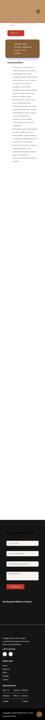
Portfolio (6, 676)
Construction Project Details (16, 570)
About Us (6, 669)
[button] (38, 11)
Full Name (10, 539)
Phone (8, 549)
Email (8, 560)
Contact (6, 680)
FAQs (5, 673)
